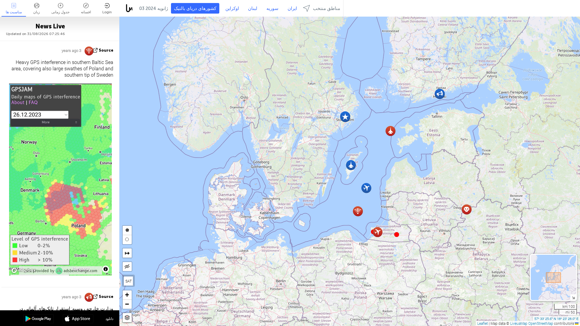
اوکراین (232, 8)
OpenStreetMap (540, 323)
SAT (128, 281)
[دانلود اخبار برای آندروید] (38, 319)
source (106, 50)
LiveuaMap (518, 323)
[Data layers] (127, 317)
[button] (396, 234)
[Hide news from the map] (127, 266)
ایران (292, 8)
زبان (36, 12)
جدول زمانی (60, 12)
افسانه (86, 12)
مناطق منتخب (326, 8)
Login (107, 12)
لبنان (252, 8)
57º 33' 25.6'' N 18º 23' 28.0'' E (556, 318)
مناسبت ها (14, 12)
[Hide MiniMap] (573, 297)
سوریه (272, 8)
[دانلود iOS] (78, 319)
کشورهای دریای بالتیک (195, 8)
